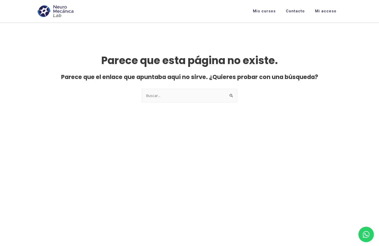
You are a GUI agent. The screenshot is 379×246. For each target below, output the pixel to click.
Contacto (295, 11)
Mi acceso (325, 11)
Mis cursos (264, 11)
